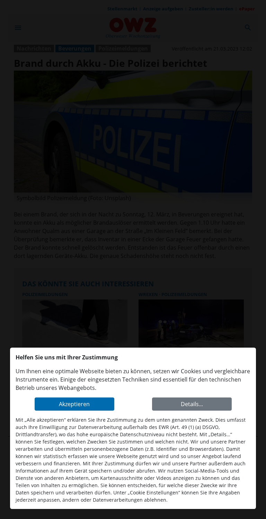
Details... (192, 404)
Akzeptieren (74, 404)
